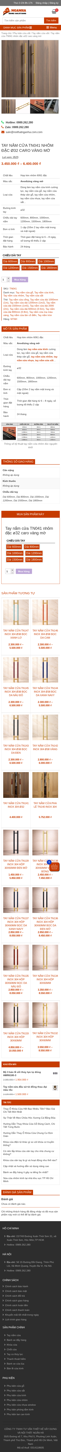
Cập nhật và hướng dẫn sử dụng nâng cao (26, 1166)
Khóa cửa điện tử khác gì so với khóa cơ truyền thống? (28, 1143)
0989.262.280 (23, 1244)
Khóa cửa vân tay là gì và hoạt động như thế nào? (30, 1160)
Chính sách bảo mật (16, 1291)
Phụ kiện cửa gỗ (15, 1385)
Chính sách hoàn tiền (16, 1305)
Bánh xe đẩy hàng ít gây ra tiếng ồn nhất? (25, 1172)
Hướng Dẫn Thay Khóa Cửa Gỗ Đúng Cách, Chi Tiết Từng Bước (29, 1125)
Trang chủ (6, 33)
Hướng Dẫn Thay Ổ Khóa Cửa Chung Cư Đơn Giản (28, 1134)
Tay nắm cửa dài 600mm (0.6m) (27, 309)
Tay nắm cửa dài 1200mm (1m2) (27, 302)
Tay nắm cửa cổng (19, 299)
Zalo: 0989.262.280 (16, 1417)
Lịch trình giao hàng (15, 1319)
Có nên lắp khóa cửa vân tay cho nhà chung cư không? (28, 1152)
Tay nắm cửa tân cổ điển (23, 315)
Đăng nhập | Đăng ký (47, 3)
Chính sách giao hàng (17, 1300)
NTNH (14, 319)
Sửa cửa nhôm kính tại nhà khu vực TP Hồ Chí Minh (28, 1180)
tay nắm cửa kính (38, 349)
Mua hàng (20, 279)
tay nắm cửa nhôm (42, 356)
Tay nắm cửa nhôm (13, 295)
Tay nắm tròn (45, 315)
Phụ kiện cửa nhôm (17, 1400)
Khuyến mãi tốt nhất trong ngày (22, 1314)
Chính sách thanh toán (17, 1310)
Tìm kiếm (51, 20)
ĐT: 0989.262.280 (14, 1408)
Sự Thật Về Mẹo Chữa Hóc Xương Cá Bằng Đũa (29, 1117)
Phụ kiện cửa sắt (21, 33)
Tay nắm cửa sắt (40, 33)
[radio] (10, 261)
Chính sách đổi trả (15, 1295)
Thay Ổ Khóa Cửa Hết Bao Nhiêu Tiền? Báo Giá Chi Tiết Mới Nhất (29, 1110)
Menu (53, 27)
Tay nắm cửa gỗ (24, 292)
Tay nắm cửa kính (44, 292)
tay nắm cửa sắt (44, 360)
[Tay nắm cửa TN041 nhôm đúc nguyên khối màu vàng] (30, 68)
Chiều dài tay (12, 255)
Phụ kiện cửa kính (16, 1395)
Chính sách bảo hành (16, 1286)
